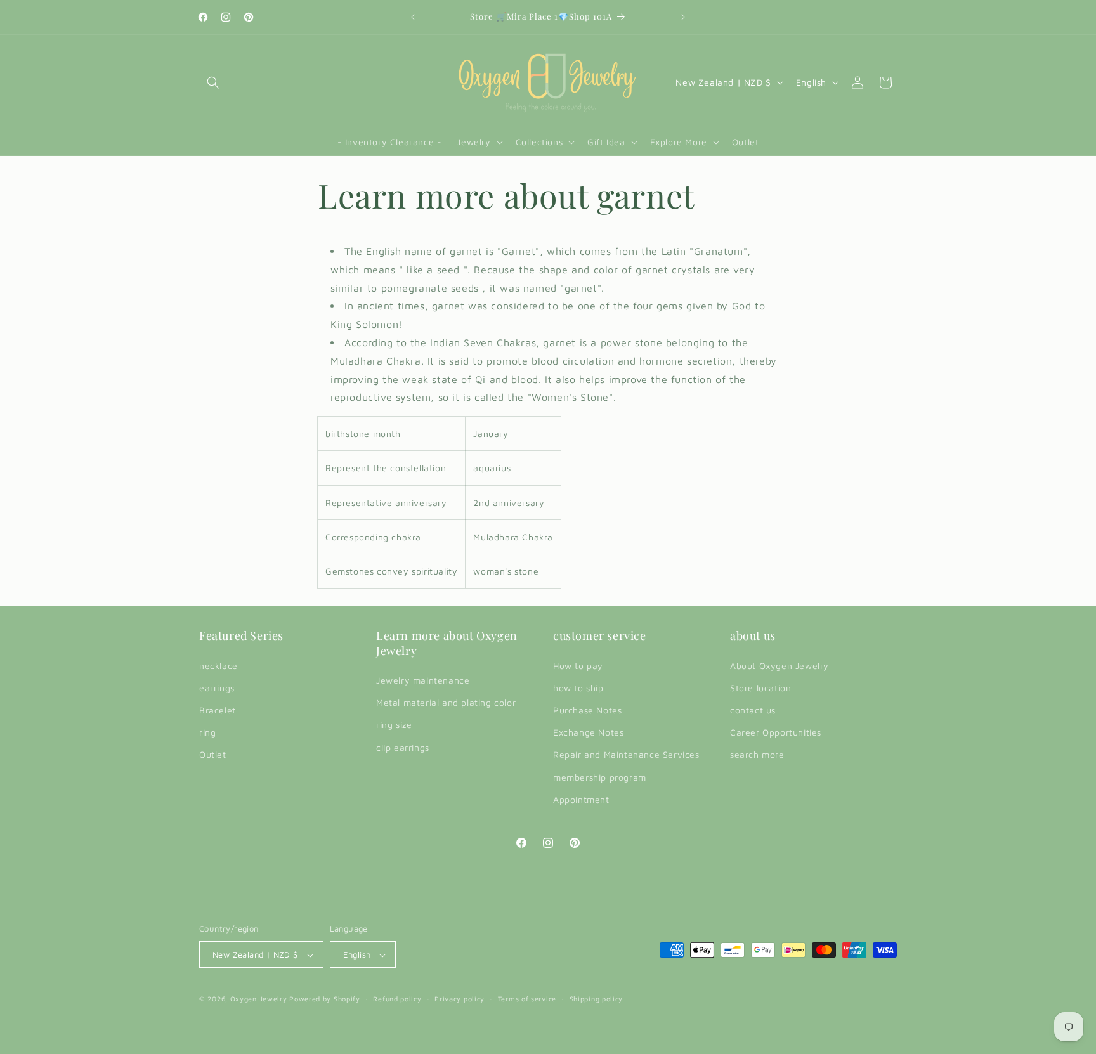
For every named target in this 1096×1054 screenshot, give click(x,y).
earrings (217, 687)
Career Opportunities (775, 732)
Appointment (581, 799)
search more (757, 755)
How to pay (578, 665)
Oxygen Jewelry (258, 999)
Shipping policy (596, 998)
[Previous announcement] (413, 17)
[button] (213, 82)
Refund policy (397, 998)
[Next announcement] (683, 17)
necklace (218, 665)
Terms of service (527, 998)
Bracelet (217, 710)
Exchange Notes (588, 732)
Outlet (212, 755)
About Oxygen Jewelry (779, 665)
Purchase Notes (587, 710)
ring (207, 732)
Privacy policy (459, 998)
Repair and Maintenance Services (626, 755)
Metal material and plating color (446, 702)
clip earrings (402, 747)
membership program (599, 777)
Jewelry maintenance (422, 680)
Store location (760, 687)
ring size (394, 725)
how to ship (578, 687)
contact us (753, 710)
